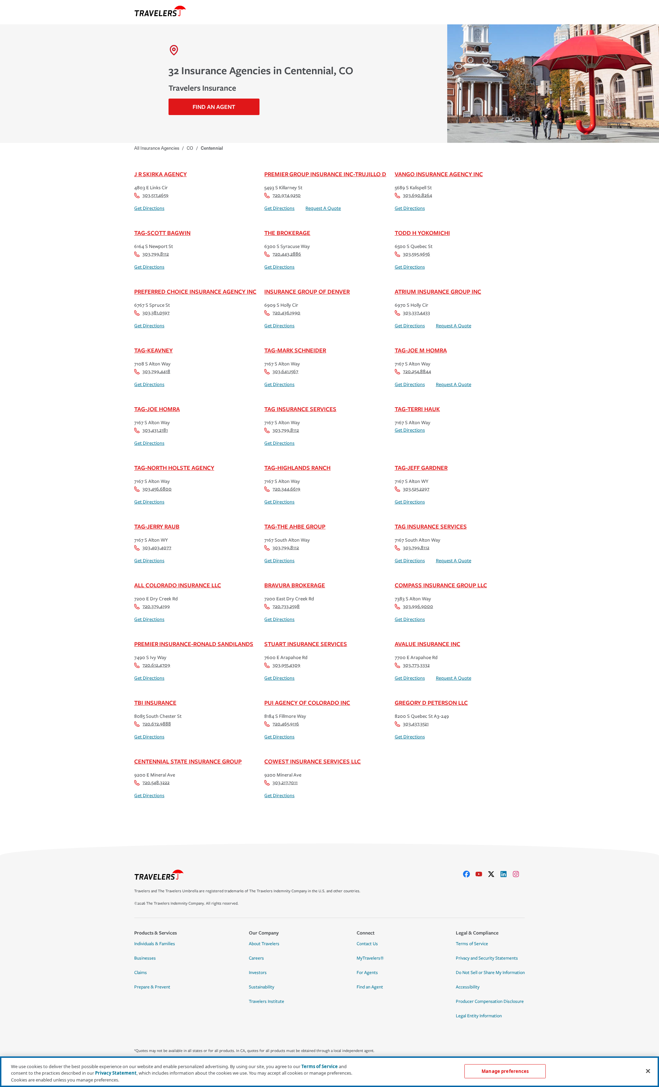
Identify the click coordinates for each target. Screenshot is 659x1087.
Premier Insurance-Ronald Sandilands (193, 644)
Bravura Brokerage (294, 585)
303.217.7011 (285, 782)
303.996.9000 (418, 606)
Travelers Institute (266, 1001)
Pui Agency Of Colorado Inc (307, 702)
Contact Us (367, 944)
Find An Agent (214, 107)
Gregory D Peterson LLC (431, 702)
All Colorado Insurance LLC (177, 585)
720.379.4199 (156, 606)
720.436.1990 (286, 313)
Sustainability (261, 987)
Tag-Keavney (153, 350)
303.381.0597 (156, 313)
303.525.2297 (416, 489)
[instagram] (518, 874)
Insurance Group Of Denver (307, 291)
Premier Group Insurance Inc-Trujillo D (325, 174)
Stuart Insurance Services (305, 644)
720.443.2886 (287, 254)
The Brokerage (287, 233)
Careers (256, 958)
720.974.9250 (287, 195)
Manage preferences (505, 1071)
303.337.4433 (416, 313)
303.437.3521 (416, 724)
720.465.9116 (286, 724)
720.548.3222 (156, 782)
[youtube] (481, 874)
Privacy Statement (116, 1073)
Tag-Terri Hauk (417, 409)
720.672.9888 (156, 724)
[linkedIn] (506, 874)
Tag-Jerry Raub (157, 526)
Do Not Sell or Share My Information (490, 972)
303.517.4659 (155, 195)
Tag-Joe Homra (157, 409)
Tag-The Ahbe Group (294, 526)
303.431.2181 (155, 430)
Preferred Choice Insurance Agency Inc (195, 291)
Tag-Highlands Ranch (297, 468)
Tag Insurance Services (300, 409)
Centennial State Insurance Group (188, 761)
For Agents (367, 972)
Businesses (145, 958)
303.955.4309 (286, 665)
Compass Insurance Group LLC (441, 585)
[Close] (648, 1070)
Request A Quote (323, 208)
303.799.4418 (156, 371)
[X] (494, 874)
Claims (140, 972)
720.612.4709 (156, 665)
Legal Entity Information (479, 1016)
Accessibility (467, 987)
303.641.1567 (285, 371)
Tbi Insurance (155, 702)
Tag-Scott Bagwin (162, 233)
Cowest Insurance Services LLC (312, 761)
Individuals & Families (154, 944)
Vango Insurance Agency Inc (439, 174)
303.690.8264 (417, 195)
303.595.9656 (416, 254)
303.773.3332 (416, 665)
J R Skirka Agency (160, 174)
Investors (258, 972)
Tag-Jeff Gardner (421, 468)
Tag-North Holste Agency (174, 468)
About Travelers (264, 944)
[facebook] (469, 874)
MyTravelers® (370, 958)
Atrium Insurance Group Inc (438, 291)
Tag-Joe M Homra (421, 350)
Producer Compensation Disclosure (490, 1001)
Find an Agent (370, 987)
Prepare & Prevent (152, 987)
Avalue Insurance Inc (427, 644)
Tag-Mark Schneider (295, 350)
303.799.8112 (155, 254)
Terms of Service (472, 944)
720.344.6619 (286, 489)
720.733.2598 (286, 606)
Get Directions (149, 208)
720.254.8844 (417, 371)
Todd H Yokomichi (422, 233)
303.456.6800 (157, 489)
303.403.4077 (156, 548)
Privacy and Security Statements (487, 958)
